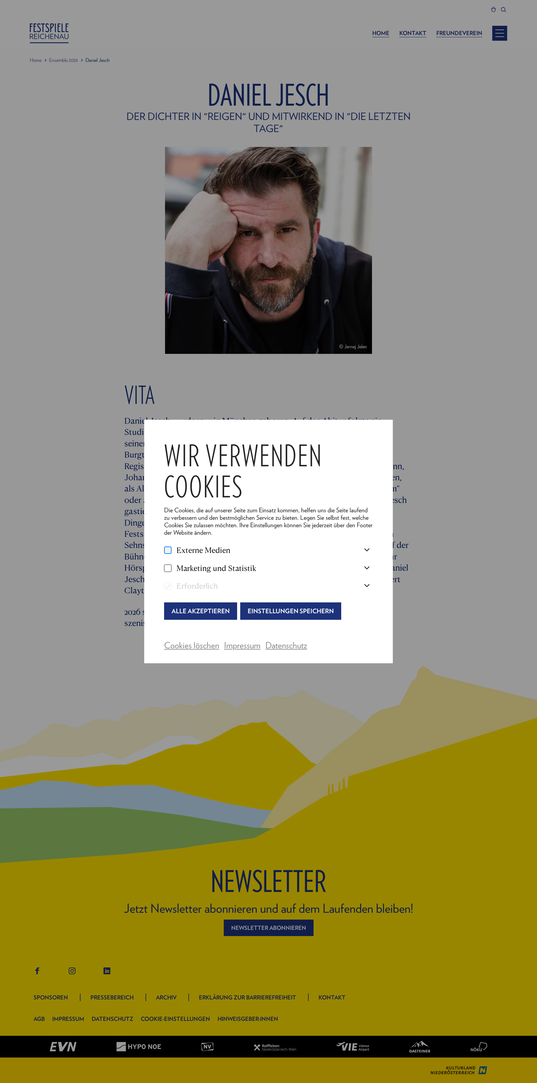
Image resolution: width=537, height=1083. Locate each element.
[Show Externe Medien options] (366, 550)
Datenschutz (286, 645)
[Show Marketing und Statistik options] (366, 568)
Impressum (242, 645)
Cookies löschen (191, 645)
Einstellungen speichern (291, 611)
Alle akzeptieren (201, 611)
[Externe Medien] (168, 550)
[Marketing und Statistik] (168, 568)
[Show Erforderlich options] (366, 586)
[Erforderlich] (168, 586)
